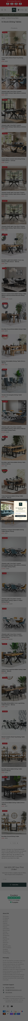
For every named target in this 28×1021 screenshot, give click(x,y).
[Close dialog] (26, 501)
